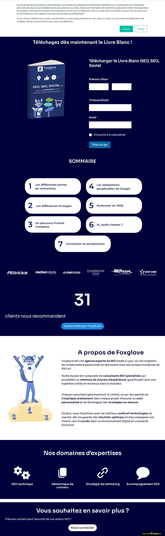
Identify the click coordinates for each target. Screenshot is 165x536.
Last (114, 92)
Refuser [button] (141, 28)
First (91, 92)
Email (93, 117)
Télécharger (99, 144)
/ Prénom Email (99, 100)
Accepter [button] (126, 28)
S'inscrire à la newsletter (110, 134)
